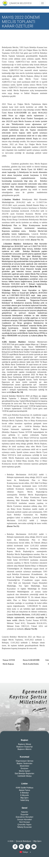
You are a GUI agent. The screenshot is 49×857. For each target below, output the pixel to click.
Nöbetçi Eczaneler (24, 827)
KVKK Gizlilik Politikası (24, 787)
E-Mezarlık (24, 795)
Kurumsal (24, 756)
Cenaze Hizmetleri (24, 819)
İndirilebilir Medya (25, 776)
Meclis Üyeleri (24, 771)
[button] (24, 852)
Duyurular (24, 814)
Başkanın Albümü (24, 749)
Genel (24, 807)
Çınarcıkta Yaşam (24, 824)
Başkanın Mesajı (24, 744)
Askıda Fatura (24, 790)
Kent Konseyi (24, 822)
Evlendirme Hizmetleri (24, 817)
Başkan (24, 740)
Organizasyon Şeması (24, 761)
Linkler (24, 783)
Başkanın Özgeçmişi (24, 746)
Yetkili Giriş (24, 800)
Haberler (24, 812)
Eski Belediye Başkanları (24, 773)
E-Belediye (24, 792)
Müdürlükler (24, 766)
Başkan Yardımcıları (24, 763)
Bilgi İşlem (24, 797)
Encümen (24, 768)
